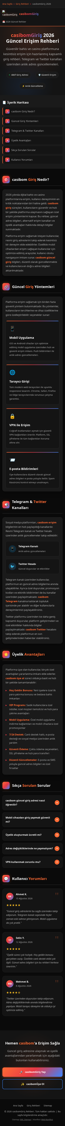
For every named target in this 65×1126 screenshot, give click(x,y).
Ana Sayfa (18, 1105)
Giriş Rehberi (33, 1105)
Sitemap (48, 1105)
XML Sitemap (25, 1119)
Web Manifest (47, 1119)
